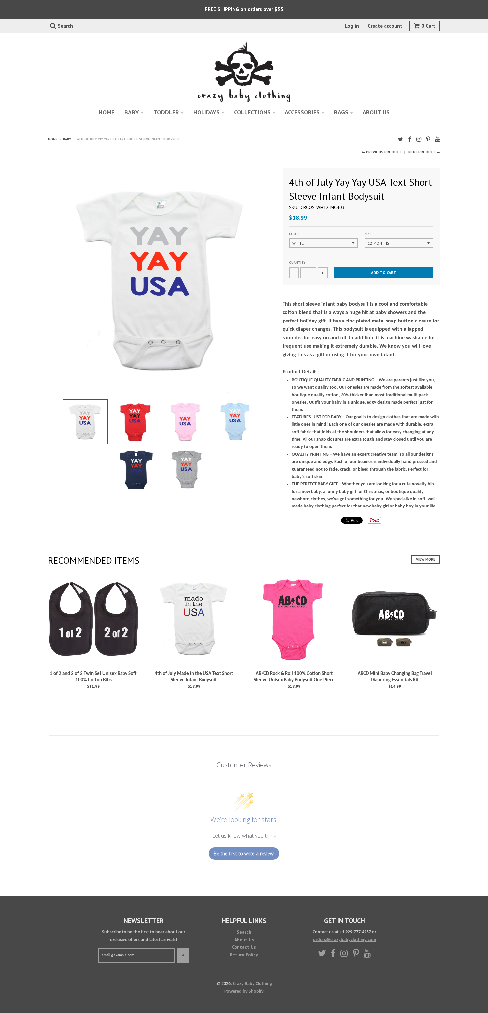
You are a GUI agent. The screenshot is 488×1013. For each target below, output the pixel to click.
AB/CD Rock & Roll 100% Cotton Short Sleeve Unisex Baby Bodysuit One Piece (294, 677)
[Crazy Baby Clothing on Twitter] (400, 140)
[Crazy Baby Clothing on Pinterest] (428, 140)
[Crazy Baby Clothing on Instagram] (418, 140)
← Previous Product (381, 152)
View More (425, 559)
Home (106, 112)
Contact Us (244, 947)
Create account (385, 26)
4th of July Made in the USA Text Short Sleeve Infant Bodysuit (194, 677)
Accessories (302, 112)
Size (368, 234)
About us (376, 112)
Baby (131, 112)
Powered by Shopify (244, 991)
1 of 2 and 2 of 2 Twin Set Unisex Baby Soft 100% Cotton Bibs (93, 677)
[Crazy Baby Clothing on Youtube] (437, 140)
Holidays (206, 112)
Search (244, 932)
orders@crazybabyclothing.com (344, 939)
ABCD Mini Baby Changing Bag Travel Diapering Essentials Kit (395, 677)
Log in (352, 26)
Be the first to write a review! (244, 853)
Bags (341, 112)
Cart (428, 26)
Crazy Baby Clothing (252, 983)
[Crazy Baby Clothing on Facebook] (410, 140)
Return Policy (244, 955)
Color (294, 234)
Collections (252, 112)
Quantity (297, 262)
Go (183, 955)
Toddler (166, 112)
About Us (244, 940)
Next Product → (424, 152)
